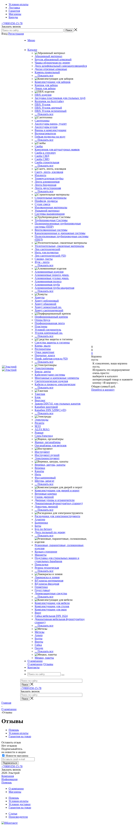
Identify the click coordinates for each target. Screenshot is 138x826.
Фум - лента (42, 262)
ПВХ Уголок (42, 104)
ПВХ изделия (43, 94)
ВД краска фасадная (47, 583)
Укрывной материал (47, 210)
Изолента (40, 175)
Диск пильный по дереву (50, 532)
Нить (38, 474)
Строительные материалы (50, 197)
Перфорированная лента (50, 323)
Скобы (39, 146)
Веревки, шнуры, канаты (50, 464)
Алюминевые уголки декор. (52, 278)
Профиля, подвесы (46, 200)
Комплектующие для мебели (52, 603)
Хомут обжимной (45, 303)
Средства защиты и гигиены (52, 342)
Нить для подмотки (47, 252)
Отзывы (48, 664)
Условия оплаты (18, 801)
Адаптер (40, 519)
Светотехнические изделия (51, 381)
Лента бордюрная (45, 184)
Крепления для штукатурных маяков (57, 149)
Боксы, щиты (43, 371)
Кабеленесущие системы (50, 374)
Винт (38, 612)
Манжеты (41, 554)
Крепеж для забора (46, 85)
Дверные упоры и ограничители (55, 500)
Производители (18, 816)
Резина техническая (47, 567)
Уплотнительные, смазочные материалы (59, 246)
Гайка (38, 644)
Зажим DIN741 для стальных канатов (57, 403)
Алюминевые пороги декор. (52, 274)
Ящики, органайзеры (48, 442)
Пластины (41, 326)
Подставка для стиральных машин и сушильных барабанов (57, 560)
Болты (38, 638)
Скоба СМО (42, 159)
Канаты (39, 471)
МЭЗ (38, 426)
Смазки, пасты (44, 258)
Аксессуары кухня (46, 126)
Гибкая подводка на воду (50, 136)
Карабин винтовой (46, 406)
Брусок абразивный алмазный (53, 59)
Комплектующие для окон (51, 609)
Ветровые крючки (46, 493)
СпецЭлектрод (44, 435)
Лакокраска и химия (47, 577)
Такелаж (40, 393)
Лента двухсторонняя (48, 188)
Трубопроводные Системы (51, 220)
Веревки (40, 467)
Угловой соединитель (48, 329)
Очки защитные (44, 352)
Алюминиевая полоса (48, 281)
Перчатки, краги (45, 355)
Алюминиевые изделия (49, 271)
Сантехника (42, 120)
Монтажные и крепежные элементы (57, 377)
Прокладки (41, 564)
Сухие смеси (42, 204)
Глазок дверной (44, 496)
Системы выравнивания (50, 213)
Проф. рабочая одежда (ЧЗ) (51, 358)
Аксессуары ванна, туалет (51, 123)
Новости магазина (16, 755)
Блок (38, 397)
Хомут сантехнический (49, 310)
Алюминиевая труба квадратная (54, 287)
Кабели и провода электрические (55, 384)
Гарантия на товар (20, 807)
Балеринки (41, 522)
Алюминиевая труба (47, 284)
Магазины (15, 791)
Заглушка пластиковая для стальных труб (60, 98)
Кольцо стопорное (46, 551)
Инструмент (42, 451)
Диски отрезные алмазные (51, 69)
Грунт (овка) (42, 590)
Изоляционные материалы (51, 207)
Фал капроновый (45, 477)
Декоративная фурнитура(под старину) (59, 503)
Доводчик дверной (46, 506)
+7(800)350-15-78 (11, 23)
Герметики (41, 586)
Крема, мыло (42, 345)
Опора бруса (42, 320)
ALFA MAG (42, 429)
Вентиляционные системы (51, 229)
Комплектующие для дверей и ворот (57, 490)
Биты (38, 525)
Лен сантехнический (47, 249)
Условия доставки (20, 804)
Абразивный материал (48, 56)
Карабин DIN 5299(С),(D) (50, 410)
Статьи (13, 813)
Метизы (39, 632)
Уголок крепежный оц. (49, 332)
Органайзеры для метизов (50, 445)
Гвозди (39, 648)
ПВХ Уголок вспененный (50, 110)
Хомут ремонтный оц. (48, 307)
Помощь (6, 782)
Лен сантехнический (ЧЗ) (50, 255)
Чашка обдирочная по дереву (52, 62)
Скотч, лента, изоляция (49, 172)
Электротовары (44, 368)
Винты (39, 641)
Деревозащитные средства (51, 593)
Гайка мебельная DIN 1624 (51, 615)
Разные (39, 432)
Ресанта (39, 422)
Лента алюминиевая (47, 181)
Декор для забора (45, 88)
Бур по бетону (43, 529)
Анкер (39, 635)
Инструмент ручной (47, 455)
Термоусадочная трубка (49, 178)
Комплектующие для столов (52, 606)
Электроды (41, 419)
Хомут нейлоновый (47, 300)
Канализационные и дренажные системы (60, 233)
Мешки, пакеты (44, 657)
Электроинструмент (47, 458)
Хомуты (40, 297)
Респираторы (43, 348)
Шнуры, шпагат (44, 480)
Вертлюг (40, 400)
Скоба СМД (42, 155)
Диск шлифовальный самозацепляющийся (61, 65)
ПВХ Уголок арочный (48, 107)
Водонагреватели (45, 133)
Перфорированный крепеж (51, 316)
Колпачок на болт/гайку (49, 101)
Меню (31, 40)
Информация (9, 779)
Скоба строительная (47, 162)
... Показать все (44, 75)
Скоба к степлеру (45, 152)
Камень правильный (47, 72)
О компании (35, 664)
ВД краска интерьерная (49, 580)
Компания (7, 776)
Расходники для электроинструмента (57, 516)
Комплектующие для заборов (52, 81)
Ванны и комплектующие (50, 130)
